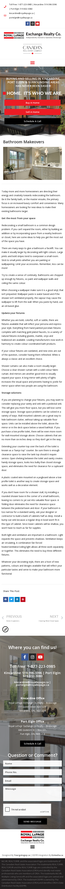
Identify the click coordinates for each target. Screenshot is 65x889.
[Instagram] (32, 23)
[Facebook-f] (28, 23)
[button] (32, 62)
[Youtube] (37, 23)
